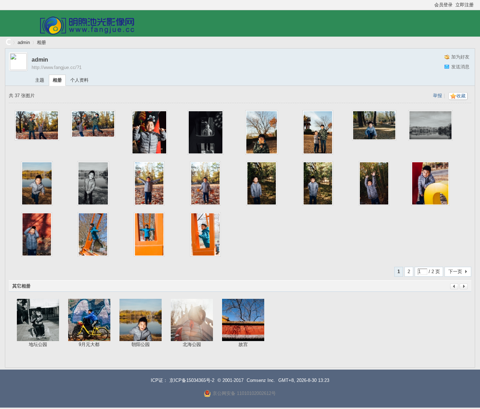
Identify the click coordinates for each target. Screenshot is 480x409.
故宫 (243, 344)
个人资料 (79, 80)
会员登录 (443, 4)
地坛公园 (38, 344)
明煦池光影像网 (8, 42)
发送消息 (460, 66)
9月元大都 (89, 344)
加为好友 (460, 56)
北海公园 (192, 344)
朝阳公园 (140, 344)
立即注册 (464, 4)
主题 (39, 80)
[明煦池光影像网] (87, 33)
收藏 (461, 96)
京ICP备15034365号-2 (191, 380)
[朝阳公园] (140, 320)
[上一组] (454, 287)
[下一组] (464, 287)
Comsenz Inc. (261, 380)
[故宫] (243, 320)
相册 (41, 42)
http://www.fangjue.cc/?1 (57, 67)
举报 (437, 95)
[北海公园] (192, 320)
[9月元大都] (89, 320)
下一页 (455, 271)
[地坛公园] (38, 320)
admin (24, 42)
